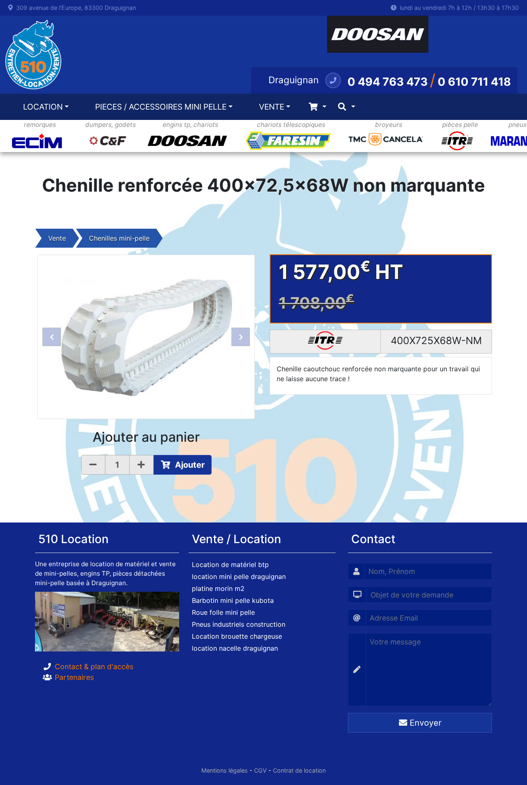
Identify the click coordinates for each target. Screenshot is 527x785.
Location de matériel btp (230, 564)
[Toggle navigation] (317, 107)
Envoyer (424, 723)
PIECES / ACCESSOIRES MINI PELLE (160, 107)
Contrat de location (299, 770)
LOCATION (43, 107)
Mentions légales (224, 770)
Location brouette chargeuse (237, 636)
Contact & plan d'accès (94, 666)
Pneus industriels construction (238, 624)
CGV (260, 770)
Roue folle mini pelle (223, 612)
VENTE (271, 107)
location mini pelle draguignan (239, 576)
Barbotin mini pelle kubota (233, 600)
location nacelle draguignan (235, 648)
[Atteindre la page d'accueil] (31, 55)
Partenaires (74, 677)
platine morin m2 (218, 588)
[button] (51, 336)
